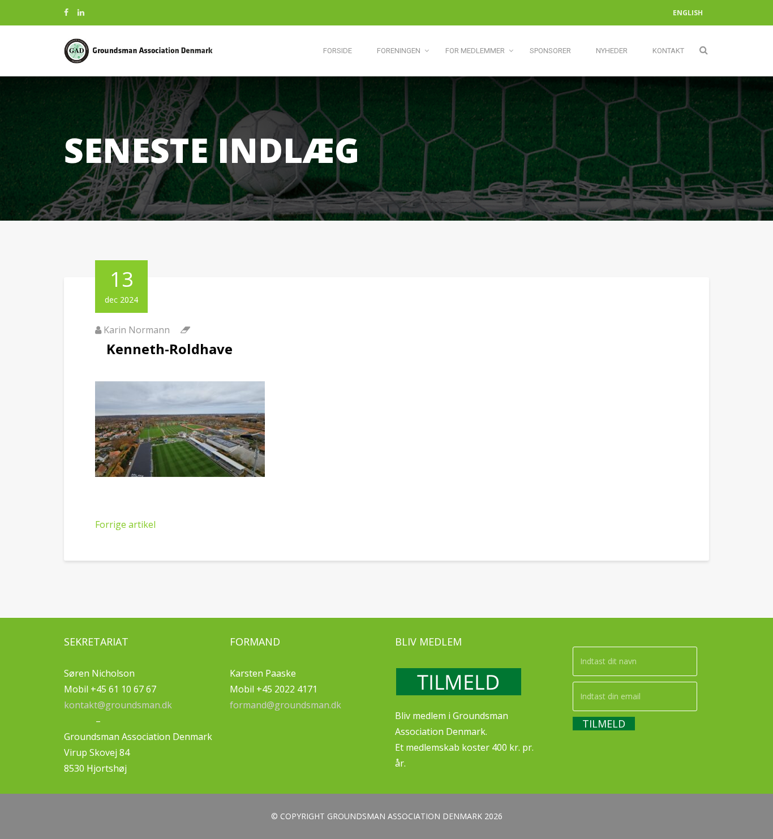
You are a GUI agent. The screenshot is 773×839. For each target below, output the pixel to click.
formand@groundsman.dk (285, 705)
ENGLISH (688, 13)
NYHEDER (612, 50)
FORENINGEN (398, 50)
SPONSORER (550, 50)
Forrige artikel (125, 524)
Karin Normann (137, 330)
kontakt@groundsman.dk (118, 705)
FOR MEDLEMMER (475, 50)
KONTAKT (668, 50)
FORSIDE (337, 50)
